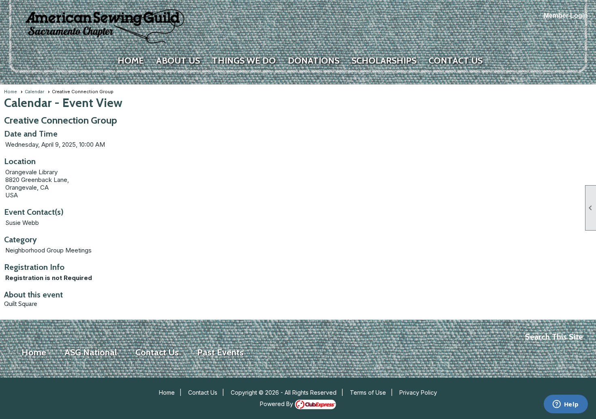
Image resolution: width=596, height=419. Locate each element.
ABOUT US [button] (178, 60)
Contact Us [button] (455, 60)
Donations (313, 60)
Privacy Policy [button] (418, 392)
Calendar (34, 91)
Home (131, 60)
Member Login (566, 15)
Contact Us (202, 392)
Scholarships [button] (384, 60)
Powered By (277, 403)
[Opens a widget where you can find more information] (565, 405)
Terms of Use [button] (368, 392)
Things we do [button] (244, 60)
